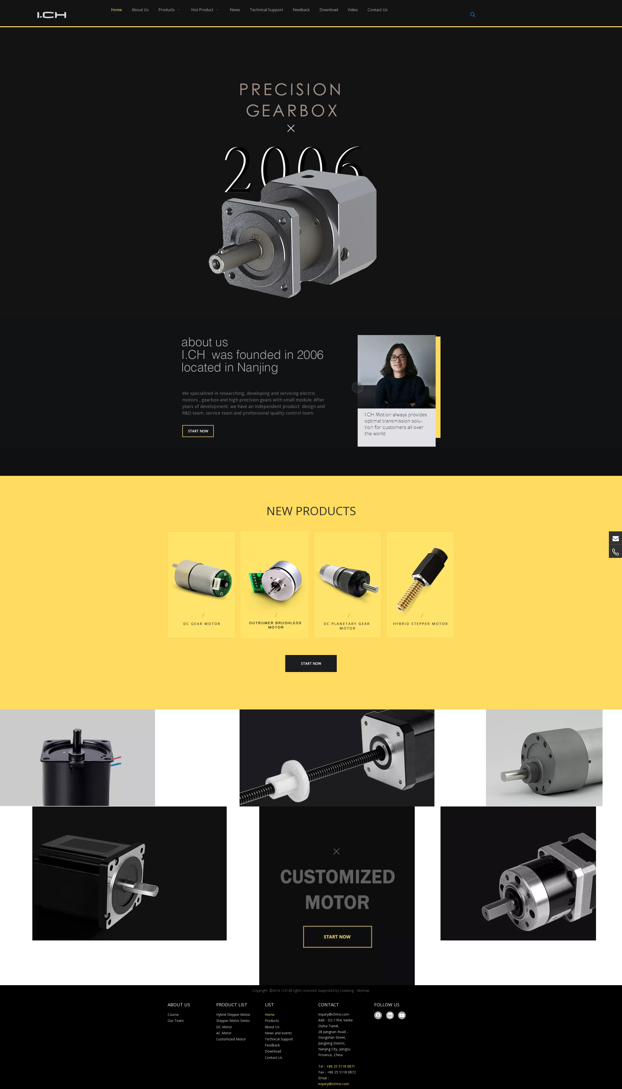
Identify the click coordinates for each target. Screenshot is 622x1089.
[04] (129, 873)
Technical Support (279, 1039)
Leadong (347, 990)
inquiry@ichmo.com (333, 1014)
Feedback (272, 1045)
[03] (544, 757)
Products (272, 1020)
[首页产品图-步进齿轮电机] (518, 873)
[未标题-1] (202, 584)
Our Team (176, 1020)
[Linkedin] (390, 1015)
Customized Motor (231, 1039)
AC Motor (224, 1033)
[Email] (615, 537)
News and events (278, 1033)
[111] (77, 757)
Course (173, 1014)
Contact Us (273, 1057)
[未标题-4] (420, 584)
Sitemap (363, 990)
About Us (272, 1027)
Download (273, 1051)
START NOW (198, 431)
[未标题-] (347, 584)
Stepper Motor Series (233, 1020)
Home (270, 1014)
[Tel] (615, 552)
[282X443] (275, 584)
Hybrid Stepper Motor (233, 1014)
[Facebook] (378, 1015)
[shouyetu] (337, 757)
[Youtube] (402, 1015)
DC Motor (224, 1027)
